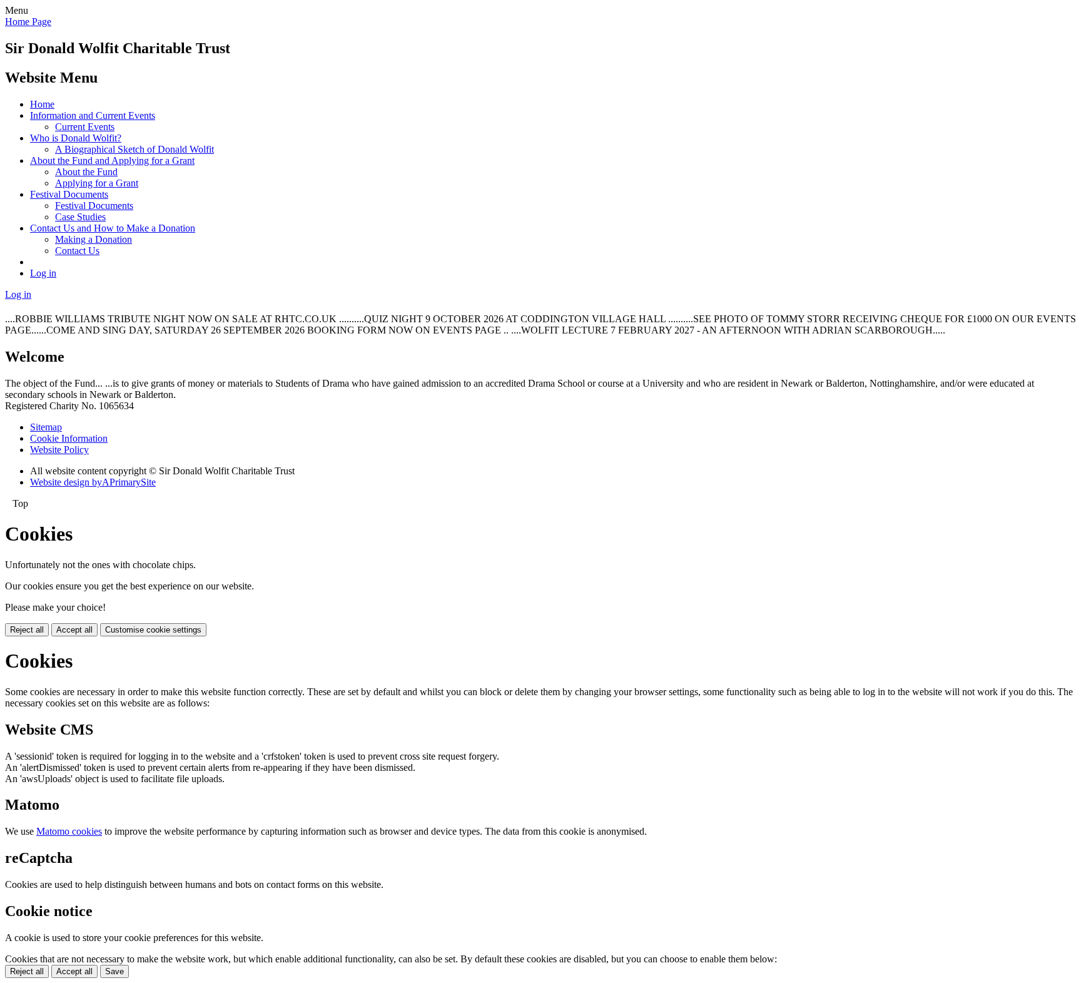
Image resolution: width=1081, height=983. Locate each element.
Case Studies (80, 216)
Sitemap (46, 427)
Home (42, 104)
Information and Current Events (92, 115)
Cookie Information (69, 438)
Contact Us (77, 250)
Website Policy (59, 449)
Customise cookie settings (153, 629)
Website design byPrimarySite (93, 482)
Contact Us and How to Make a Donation (112, 228)
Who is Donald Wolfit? (75, 138)
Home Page (28, 21)
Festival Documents (69, 194)
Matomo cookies (69, 831)
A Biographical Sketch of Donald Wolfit (134, 149)
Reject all (27, 629)
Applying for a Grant (96, 183)
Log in (43, 273)
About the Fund (86, 171)
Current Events (84, 126)
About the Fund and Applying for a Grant (112, 160)
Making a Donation (93, 239)
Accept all (74, 629)
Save (114, 971)
